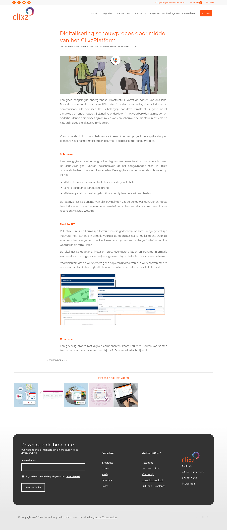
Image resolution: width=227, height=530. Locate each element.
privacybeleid (73, 476)
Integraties (107, 462)
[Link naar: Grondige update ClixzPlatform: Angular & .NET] (101, 395)
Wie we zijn (148, 474)
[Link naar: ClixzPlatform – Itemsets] (126, 395)
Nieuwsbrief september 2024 (76, 46)
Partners (210, 2)
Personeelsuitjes (151, 468)
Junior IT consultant (152, 480)
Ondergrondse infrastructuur (117, 46)
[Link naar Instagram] (13, 2)
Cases (105, 486)
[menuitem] (170, 2)
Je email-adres (29, 460)
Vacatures (195, 2)
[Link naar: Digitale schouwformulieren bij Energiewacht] (51, 395)
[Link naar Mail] (23, 2)
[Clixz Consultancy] (27, 13)
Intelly (105, 474)
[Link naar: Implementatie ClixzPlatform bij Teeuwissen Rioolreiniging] (76, 395)
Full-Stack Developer (153, 486)
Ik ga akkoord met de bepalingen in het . (53, 476)
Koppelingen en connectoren (170, 2)
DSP (96, 46)
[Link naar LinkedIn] (28, 2)
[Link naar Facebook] (18, 2)
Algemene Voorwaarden (103, 517)
